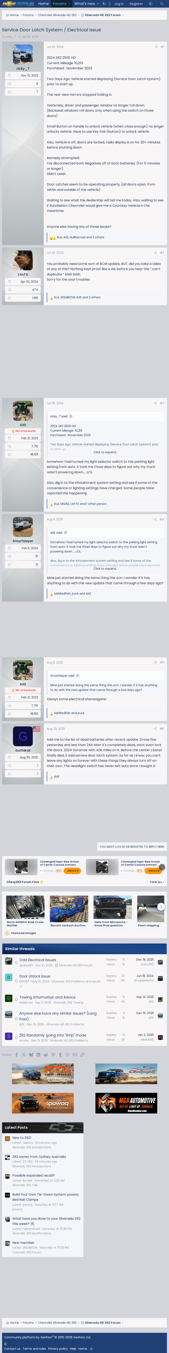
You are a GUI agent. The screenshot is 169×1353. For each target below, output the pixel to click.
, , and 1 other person (80, 504)
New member (23, 1242)
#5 (162, 662)
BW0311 (24, 981)
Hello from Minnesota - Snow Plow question (111, 924)
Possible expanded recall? (33, 1175)
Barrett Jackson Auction (68, 925)
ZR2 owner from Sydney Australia (39, 1156)
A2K (22, 1024)
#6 (162, 729)
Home (43, 3)
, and (72, 593)
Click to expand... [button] (106, 452)
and (69, 713)
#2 (162, 253)
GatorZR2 (147, 964)
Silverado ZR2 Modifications (31, 1233)
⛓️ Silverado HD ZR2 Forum (74, 965)
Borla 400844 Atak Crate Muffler (25, 924)
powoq (17, 1209)
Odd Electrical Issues (37, 959)
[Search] (162, 4)
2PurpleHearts (144, 980)
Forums (60, 3)
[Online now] (23, 420)
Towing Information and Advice (47, 997)
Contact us (12, 1349)
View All (157, 882)
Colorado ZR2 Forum (26, 1252)
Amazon (72, 870)
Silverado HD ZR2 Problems (65, 1024)
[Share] (156, 47)
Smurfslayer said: (62, 676)
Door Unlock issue (34, 976)
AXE (151, 1001)
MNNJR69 (147, 1040)
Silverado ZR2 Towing (68, 1002)
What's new (84, 3)
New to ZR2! (21, 1137)
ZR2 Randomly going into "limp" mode (52, 1035)
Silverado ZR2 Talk (25, 1185)
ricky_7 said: (59, 416)
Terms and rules (34, 1349)
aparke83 (26, 965)
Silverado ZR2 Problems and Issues (76, 981)
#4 (161, 519)
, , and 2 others (80, 237)
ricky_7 (11, 37)
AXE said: (56, 533)
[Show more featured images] (161, 907)
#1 (162, 47)
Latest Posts (16, 1127)
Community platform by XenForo (47, 1337)
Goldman (26, 1002)
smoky (24, 1040)
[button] (69, 4)
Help (73, 1349)
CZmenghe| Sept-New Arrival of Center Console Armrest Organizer (59, 865)
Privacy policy (58, 1349)
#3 (162, 403)
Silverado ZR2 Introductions (31, 1147)
